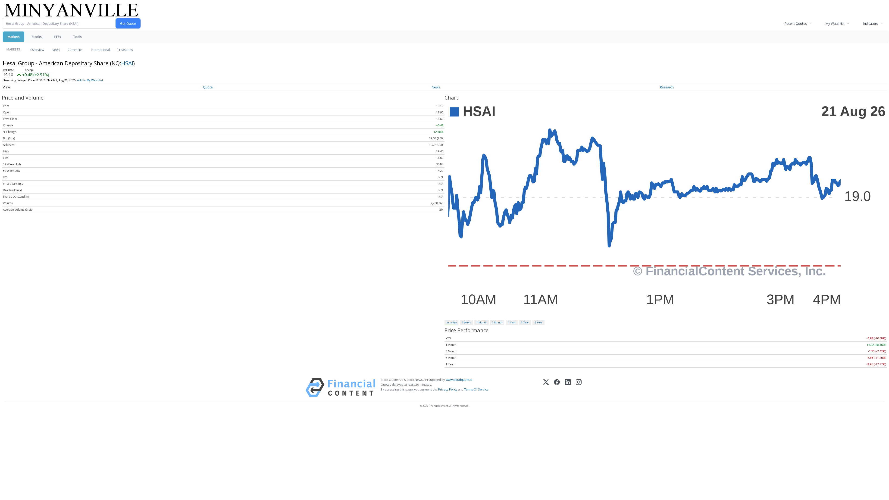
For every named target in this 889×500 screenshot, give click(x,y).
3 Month (497, 322)
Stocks (37, 36)
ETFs (57, 36)
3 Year (525, 322)
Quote (208, 87)
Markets (13, 36)
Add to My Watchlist (90, 80)
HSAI (127, 63)
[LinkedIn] (568, 387)
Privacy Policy (447, 389)
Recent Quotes (795, 23)
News (56, 49)
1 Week (466, 322)
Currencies (75, 49)
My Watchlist (835, 23)
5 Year (538, 322)
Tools (77, 36)
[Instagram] (578, 387)
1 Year (512, 322)
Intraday (452, 322)
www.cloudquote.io (459, 380)
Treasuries (125, 49)
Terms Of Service (476, 389)
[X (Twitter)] (546, 387)
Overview (37, 49)
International (100, 49)
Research (667, 87)
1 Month (481, 322)
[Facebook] (557, 387)
